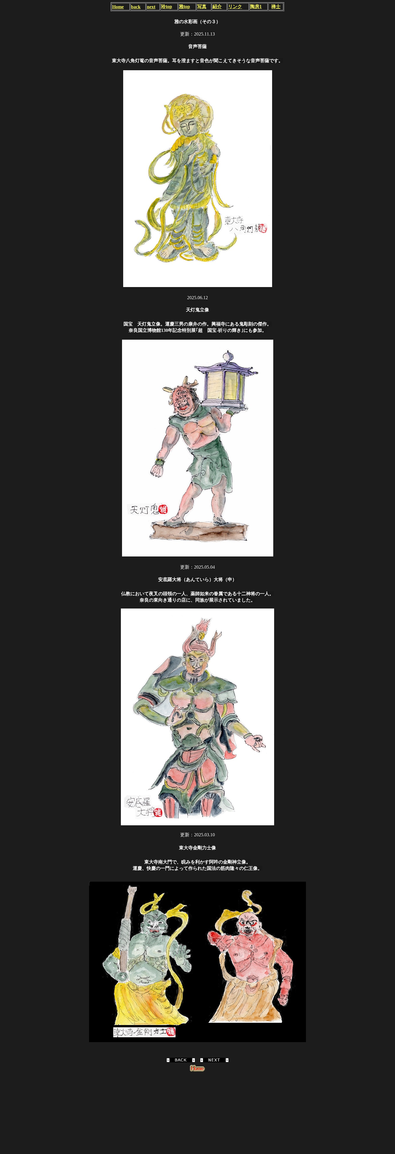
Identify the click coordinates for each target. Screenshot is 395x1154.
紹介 (217, 6)
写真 (201, 6)
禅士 (275, 6)
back (136, 6)
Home (118, 6)
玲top (166, 6)
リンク (235, 6)
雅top (184, 6)
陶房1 (256, 6)
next (151, 6)
